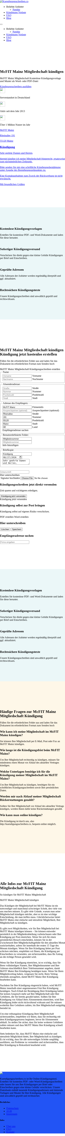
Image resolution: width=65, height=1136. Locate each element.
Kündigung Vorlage (16, 12)
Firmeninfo (37, 407)
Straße (35, 388)
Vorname (36, 375)
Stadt (34, 398)
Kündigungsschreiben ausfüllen (15, 86)
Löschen (5, 529)
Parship (16, 9)
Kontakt (10, 1132)
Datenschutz (12, 1108)
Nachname (37, 379)
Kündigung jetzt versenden (13, 496)
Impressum (11, 1114)
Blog (8, 18)
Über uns (10, 1126)
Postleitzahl (38, 394)
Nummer (36, 391)
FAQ (8, 15)
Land (35, 427)
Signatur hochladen (11, 478)
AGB (9, 1111)
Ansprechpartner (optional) (45, 410)
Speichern (16, 529)
